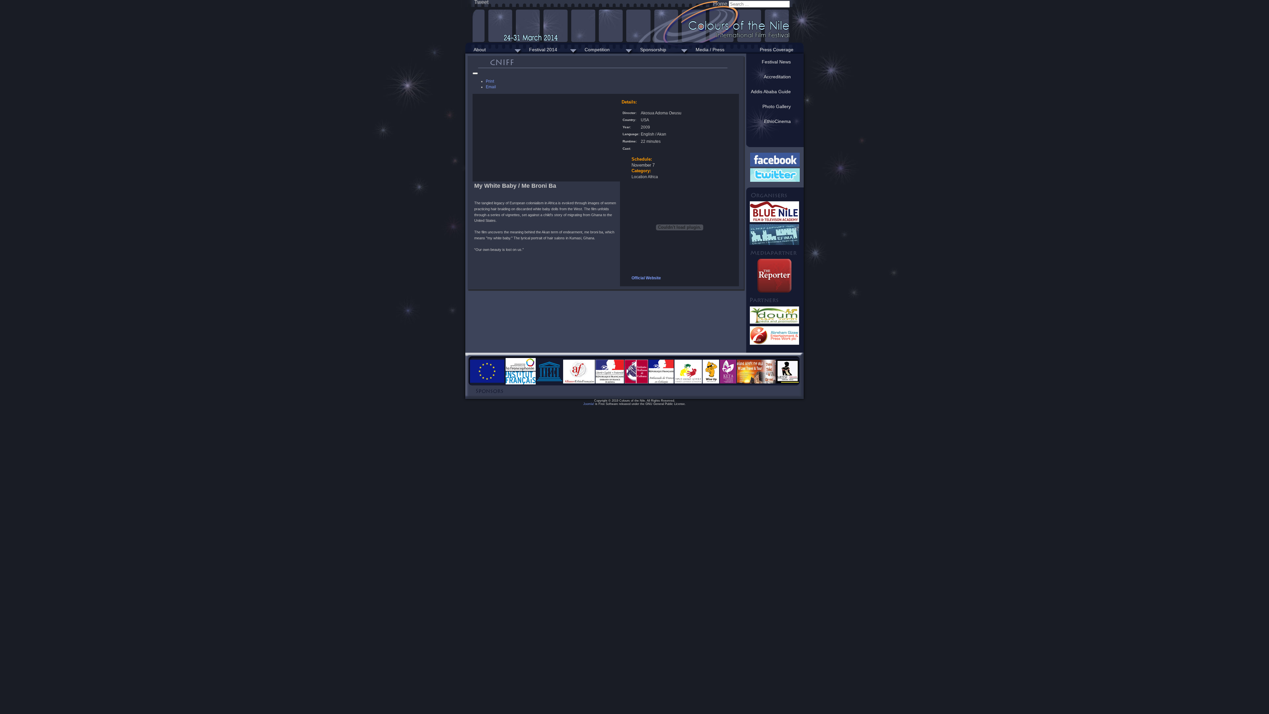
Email (491, 87)
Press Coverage (776, 49)
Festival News (776, 61)
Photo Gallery (776, 106)
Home (720, 4)
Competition (597, 49)
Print (490, 81)
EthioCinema (777, 121)
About (480, 49)
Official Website (646, 278)
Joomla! (588, 404)
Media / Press (710, 49)
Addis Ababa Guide (771, 91)
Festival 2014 (543, 49)
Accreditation (777, 76)
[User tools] (475, 73)
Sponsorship (653, 49)
